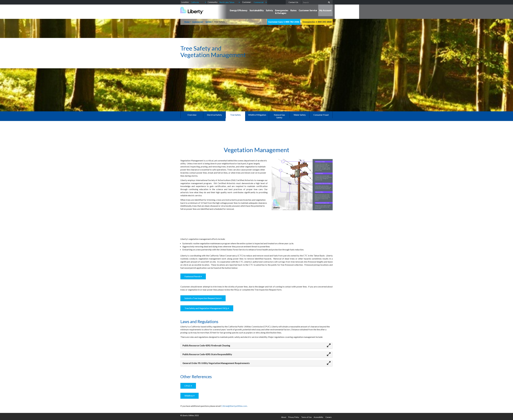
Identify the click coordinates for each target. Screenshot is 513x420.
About (283, 417)
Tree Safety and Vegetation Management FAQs (206, 308)
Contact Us (293, 2)
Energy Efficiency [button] (238, 10)
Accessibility (318, 417)
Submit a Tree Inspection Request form (202, 298)
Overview (191, 114)
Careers (328, 417)
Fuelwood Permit (192, 276)
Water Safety (300, 114)
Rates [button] (293, 10)
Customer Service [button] (308, 10)
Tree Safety (235, 114)
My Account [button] (325, 10)
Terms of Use (306, 417)
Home (187, 22)
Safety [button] (269, 10)
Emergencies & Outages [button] (281, 11)
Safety (208, 22)
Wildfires (188, 395)
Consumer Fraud (321, 114)
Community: (213, 2)
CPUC (187, 385)
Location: (185, 2)
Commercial (197, 22)
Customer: (246, 2)
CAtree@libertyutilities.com (234, 406)
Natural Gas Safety (279, 116)
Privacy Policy (293, 417)
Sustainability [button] (257, 10)
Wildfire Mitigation (257, 114)
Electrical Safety (214, 114)
